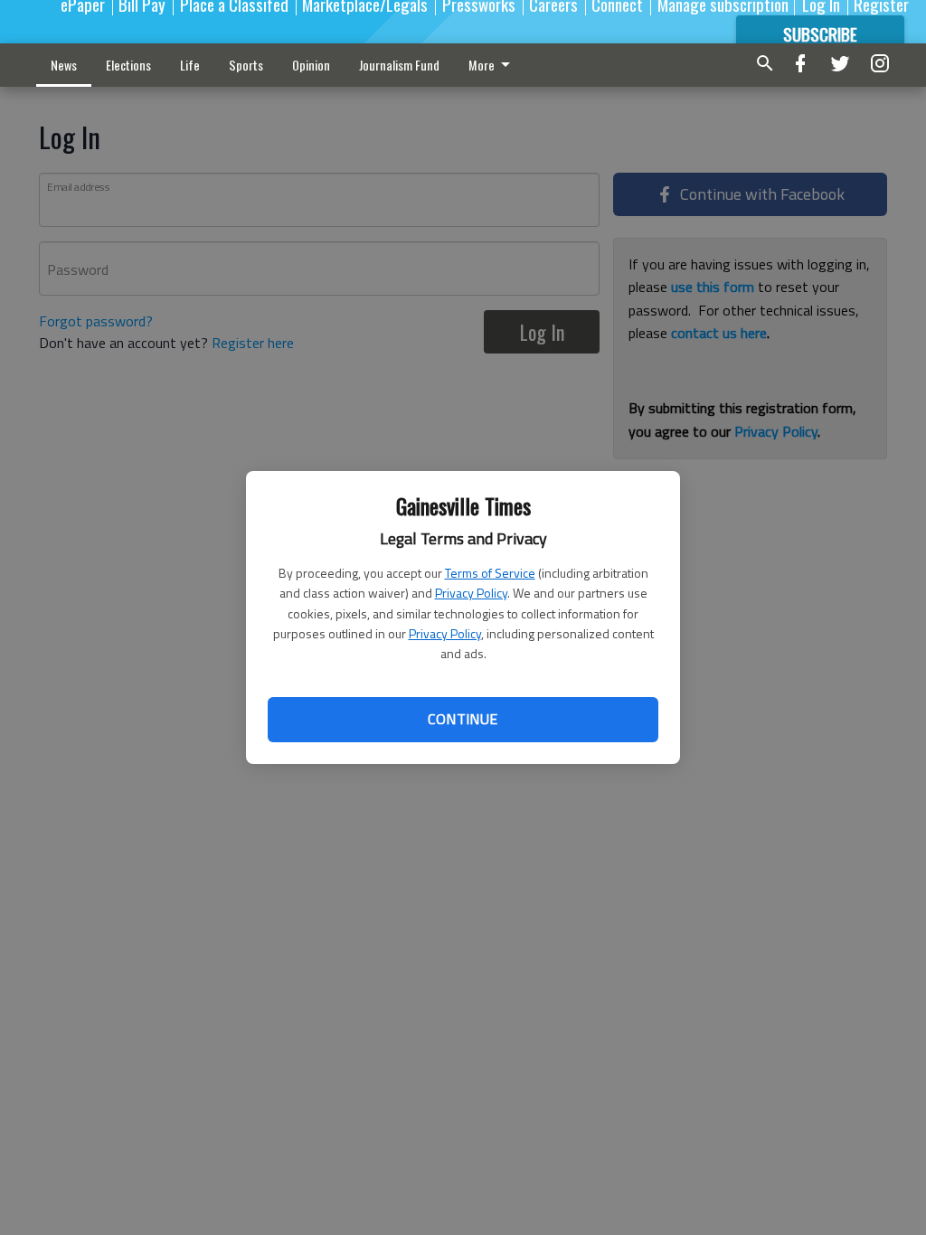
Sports (246, 64)
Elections (128, 64)
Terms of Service (490, 572)
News (64, 64)
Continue (462, 719)
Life (190, 64)
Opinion (311, 64)
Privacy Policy (471, 592)
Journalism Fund (399, 64)
